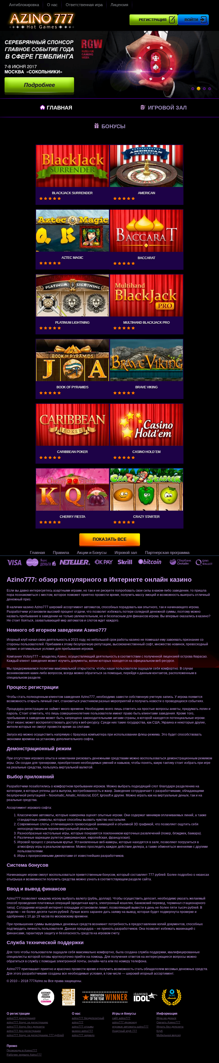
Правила (61, 552)
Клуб (160, 1030)
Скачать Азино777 (168, 1022)
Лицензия (119, 4)
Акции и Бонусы (92, 552)
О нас (52, 4)
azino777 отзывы (82, 1026)
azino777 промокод (124, 1022)
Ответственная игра (84, 4)
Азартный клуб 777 (124, 1030)
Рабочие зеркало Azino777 (24, 1054)
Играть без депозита (170, 1026)
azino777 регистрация (21, 1018)
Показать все (110, 539)
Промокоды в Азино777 (22, 1050)
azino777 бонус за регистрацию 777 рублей (35, 1035)
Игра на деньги (166, 1018)
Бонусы (113, 126)
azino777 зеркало (83, 1035)
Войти (191, 20)
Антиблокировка (24, 4)
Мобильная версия (169, 1035)
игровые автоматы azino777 (130, 1026)
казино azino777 (82, 1030)
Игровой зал (166, 108)
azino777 (77, 1022)
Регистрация (152, 20)
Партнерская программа (167, 552)
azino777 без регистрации (24, 1030)
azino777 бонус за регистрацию (27, 1022)
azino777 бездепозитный (88, 1018)
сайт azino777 (121, 1018)
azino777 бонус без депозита (26, 1026)
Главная (58, 108)
